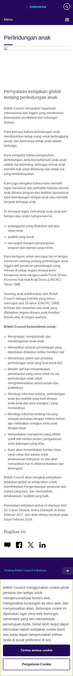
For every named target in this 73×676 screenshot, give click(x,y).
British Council (14, 7)
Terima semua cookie (36, 650)
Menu (8, 20)
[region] (36, 627)
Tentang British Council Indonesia (25, 570)
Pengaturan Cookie (36, 664)
